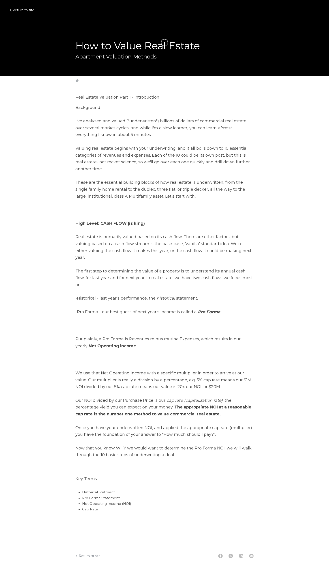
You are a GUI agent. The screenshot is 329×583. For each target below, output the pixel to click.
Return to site (23, 10)
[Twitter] (231, 556)
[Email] (251, 556)
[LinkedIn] (241, 556)
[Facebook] (220, 556)
